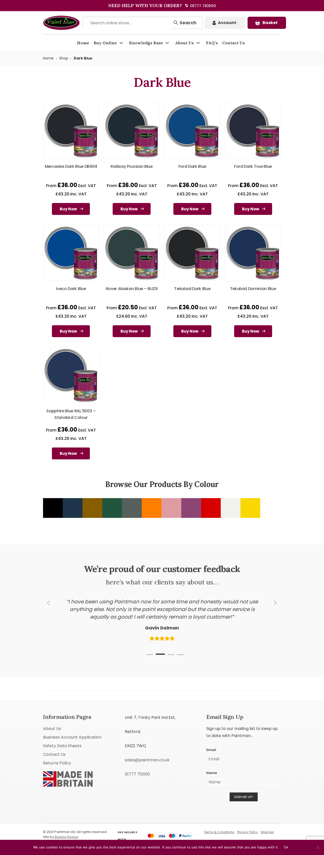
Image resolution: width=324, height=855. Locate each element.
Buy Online (105, 42)
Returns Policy (57, 761)
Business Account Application (72, 735)
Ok (286, 847)
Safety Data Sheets (62, 743)
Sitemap (267, 830)
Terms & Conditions (219, 830)
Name (211, 770)
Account (227, 23)
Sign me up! (243, 794)
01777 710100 (202, 5)
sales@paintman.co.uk (147, 758)
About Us (184, 42)
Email (211, 747)
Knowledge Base (146, 42)
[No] (317, 847)
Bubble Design (66, 834)
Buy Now (68, 209)
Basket (270, 23)
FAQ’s (212, 42)
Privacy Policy (247, 830)
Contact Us (233, 42)
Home (83, 42)
